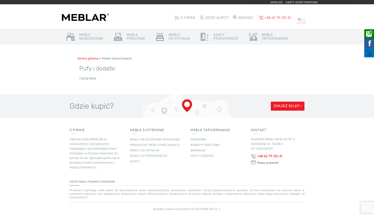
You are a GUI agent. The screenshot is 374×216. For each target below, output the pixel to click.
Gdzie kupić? (217, 18)
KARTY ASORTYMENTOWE (302, 2)
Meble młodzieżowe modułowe (155, 139)
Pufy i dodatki (97, 68)
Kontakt (246, 18)
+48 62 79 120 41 (277, 18)
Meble (91, 36)
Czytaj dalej (87, 78)
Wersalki (198, 150)
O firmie (188, 18)
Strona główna (88, 58)
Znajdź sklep (287, 106)
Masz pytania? (268, 163)
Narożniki (198, 139)
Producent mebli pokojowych (154, 145)
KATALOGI (277, 2)
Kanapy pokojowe (205, 145)
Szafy (225, 36)
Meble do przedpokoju (149, 156)
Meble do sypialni (144, 150)
